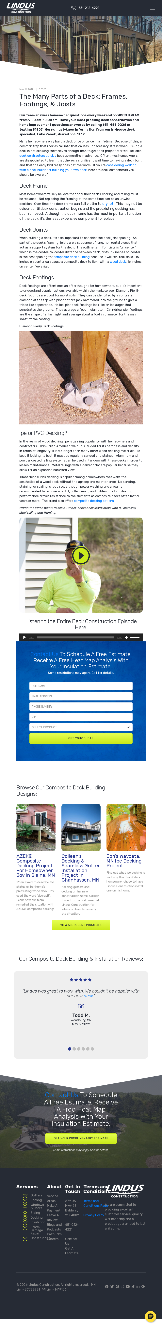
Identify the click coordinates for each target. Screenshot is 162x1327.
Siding (35, 1213)
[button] (150, 1316)
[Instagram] (122, 1286)
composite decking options (94, 501)
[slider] (135, 637)
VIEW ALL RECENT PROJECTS (81, 925)
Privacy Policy (93, 1215)
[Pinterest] (117, 1286)
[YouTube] (128, 1286)
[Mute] (126, 637)
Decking (37, 1217)
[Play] (24, 637)
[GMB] (143, 1286)
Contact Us (45, 654)
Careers (52, 1239)
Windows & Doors (37, 1206)
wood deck (118, 262)
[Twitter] (112, 1286)
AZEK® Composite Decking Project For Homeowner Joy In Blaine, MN (35, 865)
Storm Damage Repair (37, 1230)
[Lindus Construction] (15, 8)
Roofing (36, 1200)
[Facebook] (107, 1286)
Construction (40, 1238)
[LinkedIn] (138, 1286)
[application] (80, 637)
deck (88, 995)
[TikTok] (133, 1286)
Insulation (38, 1222)
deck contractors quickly (37, 156)
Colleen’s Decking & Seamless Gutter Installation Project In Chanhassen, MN (80, 868)
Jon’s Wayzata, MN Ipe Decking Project (124, 860)
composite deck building (72, 257)
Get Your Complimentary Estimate (81, 1138)
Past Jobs (54, 1234)
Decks (42, 89)
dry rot (107, 204)
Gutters (36, 1195)
